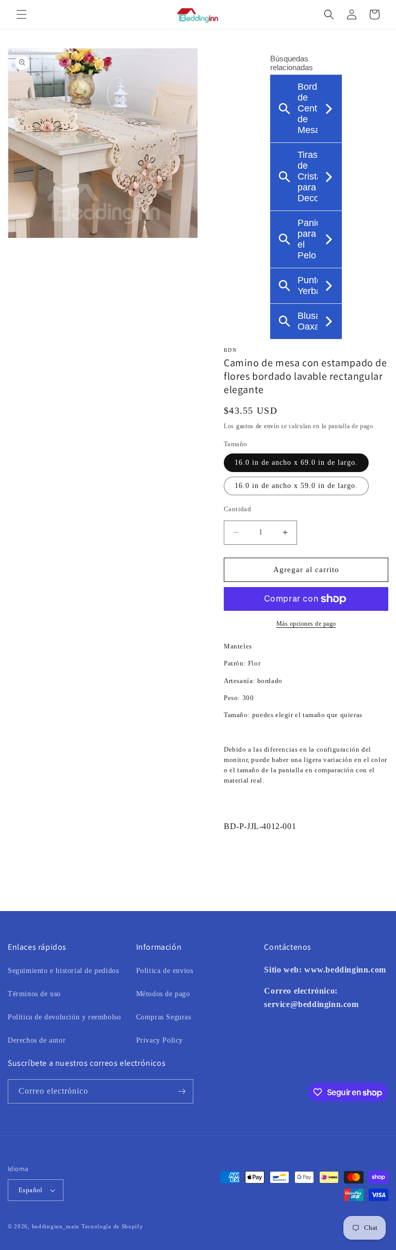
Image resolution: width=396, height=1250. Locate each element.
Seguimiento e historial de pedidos (63, 971)
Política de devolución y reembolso (64, 1017)
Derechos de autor (36, 1040)
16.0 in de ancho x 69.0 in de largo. (296, 462)
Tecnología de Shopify (112, 1226)
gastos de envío (257, 426)
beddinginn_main (56, 1226)
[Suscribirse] (181, 1091)
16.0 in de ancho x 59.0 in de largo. (296, 486)
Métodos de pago (163, 994)
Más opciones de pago (306, 623)
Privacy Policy (159, 1040)
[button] (21, 14)
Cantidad (237, 509)
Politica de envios (164, 971)
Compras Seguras (163, 1017)
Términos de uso (34, 994)
